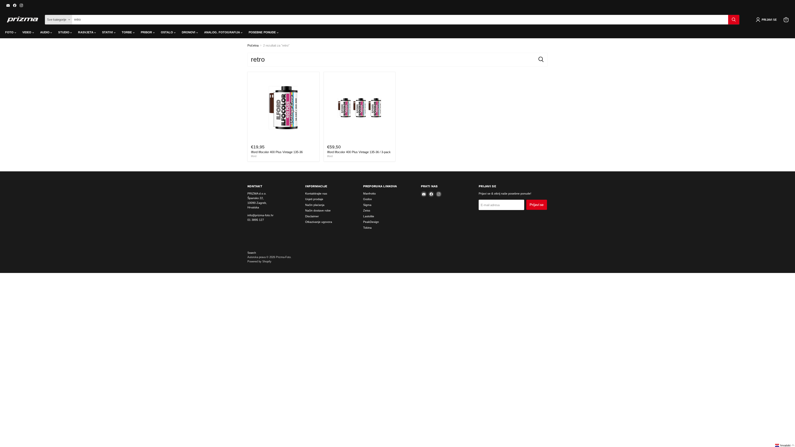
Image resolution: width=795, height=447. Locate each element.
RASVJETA (86, 32)
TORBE (127, 32)
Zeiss (366, 210)
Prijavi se (537, 205)
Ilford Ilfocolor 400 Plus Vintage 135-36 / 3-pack (359, 152)
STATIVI (108, 32)
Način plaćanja (314, 205)
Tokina (367, 227)
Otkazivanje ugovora (318, 221)
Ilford (254, 156)
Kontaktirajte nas (316, 193)
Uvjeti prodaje (314, 199)
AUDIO (45, 32)
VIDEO (27, 32)
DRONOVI (189, 32)
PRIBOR (147, 32)
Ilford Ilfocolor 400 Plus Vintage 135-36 (277, 152)
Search (251, 252)
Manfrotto (369, 193)
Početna (253, 45)
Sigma (367, 205)
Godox (367, 199)
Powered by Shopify (259, 261)
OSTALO (167, 32)
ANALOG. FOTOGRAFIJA (222, 32)
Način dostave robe (318, 210)
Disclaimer (312, 216)
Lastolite (368, 216)
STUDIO (64, 32)
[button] (767, 19)
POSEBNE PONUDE (263, 32)
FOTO (9, 32)
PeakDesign (371, 221)
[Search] (733, 19)
